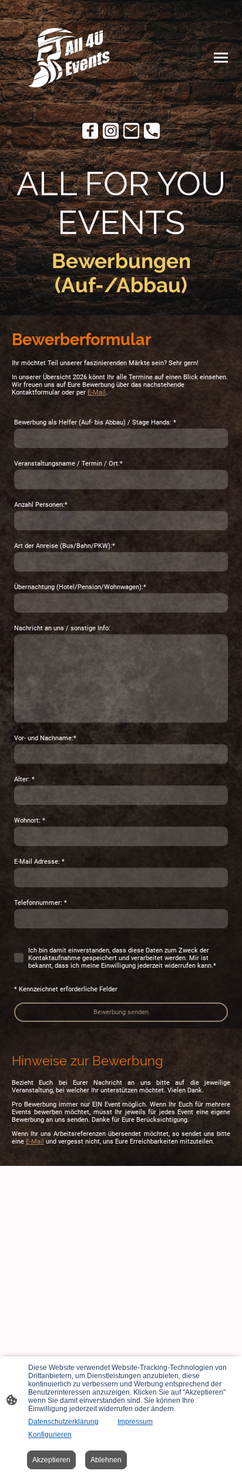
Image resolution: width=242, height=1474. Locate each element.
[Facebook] (90, 131)
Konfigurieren (50, 1434)
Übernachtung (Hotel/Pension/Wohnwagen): (80, 587)
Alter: (24, 779)
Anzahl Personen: (41, 505)
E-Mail (97, 392)
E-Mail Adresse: (39, 861)
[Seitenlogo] (65, 57)
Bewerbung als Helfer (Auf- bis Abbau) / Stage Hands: (95, 422)
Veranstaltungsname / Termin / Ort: (68, 463)
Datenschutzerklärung (63, 1422)
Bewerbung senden (121, 1012)
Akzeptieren (51, 1460)
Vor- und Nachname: (45, 738)
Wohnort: (29, 820)
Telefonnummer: (40, 903)
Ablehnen (106, 1460)
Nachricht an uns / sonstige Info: (62, 628)
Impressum (135, 1422)
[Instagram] (111, 131)
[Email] (131, 131)
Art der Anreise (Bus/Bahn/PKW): (64, 546)
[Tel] (152, 131)
